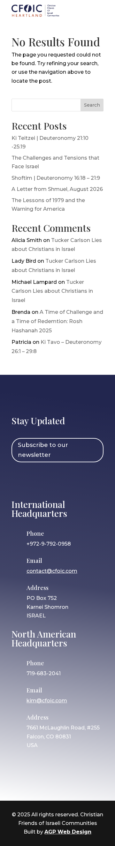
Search (92, 105)
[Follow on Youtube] (75, 480)
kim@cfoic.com (47, 701)
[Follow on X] (57, 480)
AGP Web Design (67, 832)
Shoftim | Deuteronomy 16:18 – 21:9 (56, 178)
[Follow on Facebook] (19, 480)
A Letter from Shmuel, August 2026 (57, 189)
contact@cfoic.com (52, 571)
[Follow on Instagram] (38, 480)
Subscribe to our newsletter (43, 450)
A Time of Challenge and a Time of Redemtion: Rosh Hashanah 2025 (57, 321)
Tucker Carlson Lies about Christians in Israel (52, 291)
